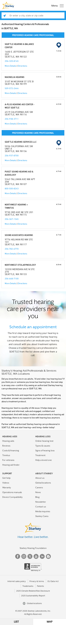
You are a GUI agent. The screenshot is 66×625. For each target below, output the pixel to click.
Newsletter (40, 502)
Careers (39, 487)
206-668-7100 (12, 278)
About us (39, 478)
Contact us (40, 506)
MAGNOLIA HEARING (14, 77)
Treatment (40, 455)
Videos (5, 482)
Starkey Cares (41, 516)
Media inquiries (42, 511)
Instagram (23, 556)
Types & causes (42, 445)
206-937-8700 (12, 155)
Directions (22, 65)
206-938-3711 (12, 118)
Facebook (17, 556)
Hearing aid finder (10, 465)
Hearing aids (8, 441)
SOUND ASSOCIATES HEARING (19, 235)
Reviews (6, 445)
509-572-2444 (12, 88)
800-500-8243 (12, 188)
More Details (10, 65)
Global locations (43, 482)
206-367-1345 (12, 219)
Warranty (6, 487)
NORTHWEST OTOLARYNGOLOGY (20, 264)
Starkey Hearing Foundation (33, 548)
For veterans (8, 460)
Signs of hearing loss (44, 450)
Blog (37, 497)
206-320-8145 (12, 61)
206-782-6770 (12, 248)
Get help (6, 478)
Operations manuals (12, 492)
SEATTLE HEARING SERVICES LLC (21, 141)
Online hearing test (44, 441)
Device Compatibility (12, 497)
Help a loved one (43, 460)
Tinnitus (6, 455)
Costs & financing (10, 450)
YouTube (36, 556)
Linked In (42, 556)
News (38, 492)
